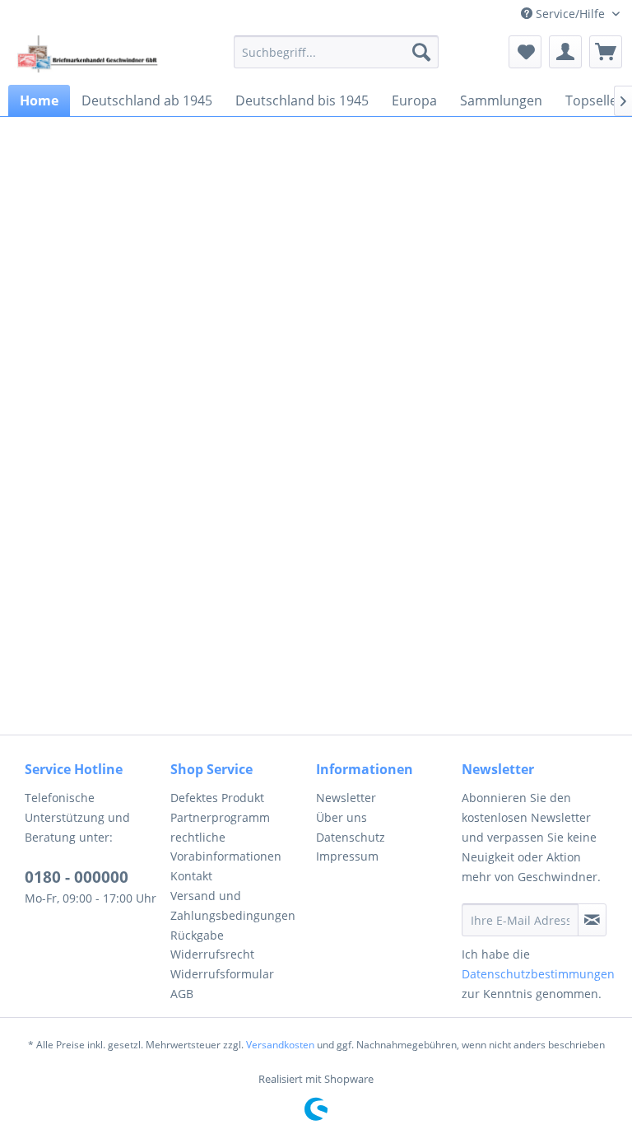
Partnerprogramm (220, 817)
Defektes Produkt (217, 797)
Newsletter (346, 797)
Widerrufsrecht (212, 954)
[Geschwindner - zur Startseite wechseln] (89, 56)
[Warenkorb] (605, 51)
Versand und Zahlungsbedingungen (232, 905)
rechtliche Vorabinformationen (225, 847)
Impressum (347, 856)
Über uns (341, 817)
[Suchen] (421, 51)
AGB (181, 993)
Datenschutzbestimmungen (538, 974)
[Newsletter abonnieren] (592, 919)
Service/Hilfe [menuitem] (570, 13)
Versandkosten (280, 1045)
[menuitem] (336, 51)
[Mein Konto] (565, 51)
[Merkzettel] (525, 51)
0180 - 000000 (76, 877)
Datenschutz (350, 837)
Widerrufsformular (222, 974)
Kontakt (191, 876)
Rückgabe (197, 935)
